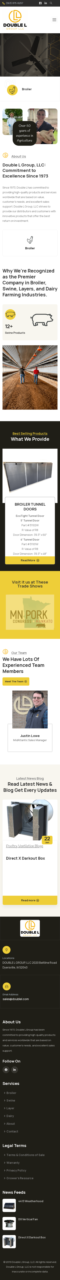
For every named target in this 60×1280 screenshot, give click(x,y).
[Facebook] (6, 1069)
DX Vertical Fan (28, 1219)
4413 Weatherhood (30, 1201)
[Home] (30, 928)
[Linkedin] (14, 1069)
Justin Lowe (30, 736)
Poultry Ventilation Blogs (24, 846)
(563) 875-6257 (14, 3)
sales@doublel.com (16, 999)
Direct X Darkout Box (25, 858)
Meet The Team (14, 681)
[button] (56, 509)
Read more (28, 900)
